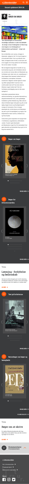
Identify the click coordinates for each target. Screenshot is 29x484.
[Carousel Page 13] (10, 183)
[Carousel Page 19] (17, 183)
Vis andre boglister (22, 414)
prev (2, 166)
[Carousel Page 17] (15, 183)
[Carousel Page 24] (21, 246)
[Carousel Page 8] (16, 180)
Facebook (4, 479)
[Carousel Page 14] (11, 183)
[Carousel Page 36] (21, 249)
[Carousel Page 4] (11, 180)
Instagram (8, 479)
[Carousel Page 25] (8, 249)
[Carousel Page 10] (19, 180)
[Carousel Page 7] (15, 180)
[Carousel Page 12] (21, 180)
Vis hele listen (23, 191)
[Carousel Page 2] (9, 180)
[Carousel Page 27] (10, 249)
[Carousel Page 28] (11, 249)
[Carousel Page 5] (13, 180)
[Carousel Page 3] (10, 180)
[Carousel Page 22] (19, 246)
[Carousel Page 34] (19, 249)
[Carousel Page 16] (14, 183)
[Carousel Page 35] (20, 249)
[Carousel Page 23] (20, 246)
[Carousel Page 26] (9, 249)
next (27, 166)
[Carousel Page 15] (13, 183)
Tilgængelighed (7, 467)
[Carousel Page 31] (15, 249)
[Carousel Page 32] (16, 249)
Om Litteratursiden (8, 464)
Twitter (13, 479)
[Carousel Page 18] (16, 183)
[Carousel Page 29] (13, 249)
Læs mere (4, 287)
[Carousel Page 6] (14, 180)
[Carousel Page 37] (14, 251)
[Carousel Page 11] (20, 180)
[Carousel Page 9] (17, 180)
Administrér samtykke (9, 470)
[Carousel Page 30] (14, 249)
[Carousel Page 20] (19, 183)
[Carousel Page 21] (17, 246)
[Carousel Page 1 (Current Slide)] (8, 180)
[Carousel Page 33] (17, 249)
